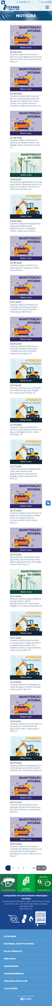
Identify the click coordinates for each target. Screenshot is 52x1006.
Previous (2, 883)
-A (17, 2)
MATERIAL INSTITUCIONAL (19, 943)
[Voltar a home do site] (11, 7)
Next (50, 883)
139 (33, 868)
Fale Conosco (13, 951)
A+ (28, 2)
